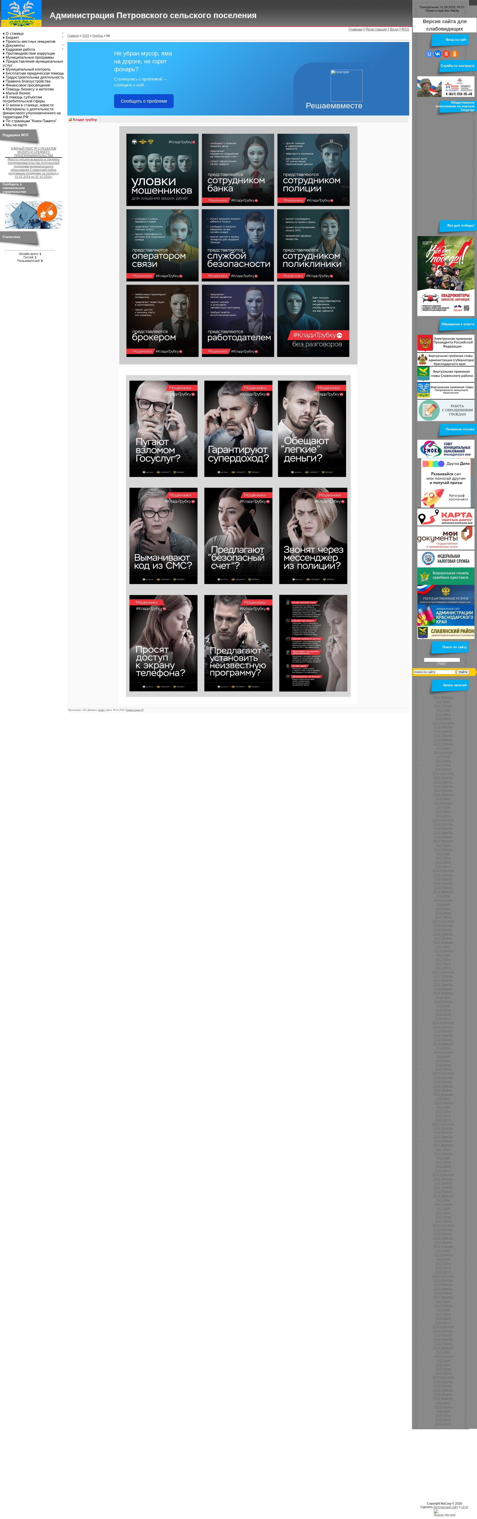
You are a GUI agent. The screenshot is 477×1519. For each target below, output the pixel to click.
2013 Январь (443, 739)
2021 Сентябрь (443, 1174)
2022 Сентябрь (443, 1225)
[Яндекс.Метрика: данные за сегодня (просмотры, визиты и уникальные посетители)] (444, 1513)
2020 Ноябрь (443, 1132)
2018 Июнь (443, 1010)
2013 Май (443, 756)
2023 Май (443, 1259)
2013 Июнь (443, 760)
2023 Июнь (443, 1263)
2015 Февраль (443, 841)
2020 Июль (443, 1115)
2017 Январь (443, 938)
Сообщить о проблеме (144, 101)
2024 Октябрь (443, 1331)
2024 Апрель (443, 1305)
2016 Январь (443, 887)
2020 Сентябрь (443, 1124)
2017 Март (443, 946)
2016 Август (443, 917)
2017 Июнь (443, 959)
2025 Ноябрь (443, 1386)
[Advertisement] (149, 1464)
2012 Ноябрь (443, 731)
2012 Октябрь (443, 727)
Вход (394, 29)
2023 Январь (443, 1242)
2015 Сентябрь (443, 870)
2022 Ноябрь (443, 1234)
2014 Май (443, 807)
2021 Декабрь (443, 1187)
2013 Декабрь (443, 786)
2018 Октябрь (443, 1027)
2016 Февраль (443, 891)
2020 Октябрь (443, 1128)
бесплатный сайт (446, 1507)
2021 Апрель (443, 1153)
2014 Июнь (443, 811)
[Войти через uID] (429, 54)
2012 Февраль (443, 697)
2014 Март (443, 798)
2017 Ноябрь (443, 980)
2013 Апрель (443, 752)
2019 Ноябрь (443, 1081)
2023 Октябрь (443, 1280)
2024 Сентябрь (443, 1326)
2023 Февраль (443, 1246)
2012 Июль (443, 718)
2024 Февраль (443, 1297)
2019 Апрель (443, 1052)
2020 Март (443, 1098)
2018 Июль (443, 1014)
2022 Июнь (443, 1212)
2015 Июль (443, 862)
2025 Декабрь (443, 1390)
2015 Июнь (443, 858)
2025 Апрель (443, 1356)
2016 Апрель (443, 900)
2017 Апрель (443, 951)
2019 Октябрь (443, 1077)
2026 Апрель (443, 1407)
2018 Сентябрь (443, 1022)
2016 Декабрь (443, 934)
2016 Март (443, 896)
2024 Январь (443, 1293)
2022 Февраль (443, 1196)
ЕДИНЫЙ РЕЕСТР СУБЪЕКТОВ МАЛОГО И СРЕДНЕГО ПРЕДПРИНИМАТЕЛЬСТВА (33, 152)
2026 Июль (443, 1419)
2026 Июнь (443, 1415)
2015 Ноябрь (443, 879)
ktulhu (101, 710)
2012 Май (443, 710)
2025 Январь (443, 1343)
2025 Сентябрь (443, 1377)
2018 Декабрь (443, 1035)
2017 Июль (443, 963)
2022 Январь (443, 1191)
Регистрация (376, 29)
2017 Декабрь (443, 984)
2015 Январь (443, 837)
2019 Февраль (443, 1043)
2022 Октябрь (443, 1229)
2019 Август (443, 1069)
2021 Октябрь (443, 1179)
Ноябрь (97, 36)
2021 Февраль (443, 1145)
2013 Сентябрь (443, 773)
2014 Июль (443, 815)
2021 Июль (443, 1166)
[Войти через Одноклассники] (454, 54)
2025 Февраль (443, 1348)
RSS (405, 29)
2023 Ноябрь (443, 1284)
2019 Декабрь (443, 1086)
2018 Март (443, 997)
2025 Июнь (443, 1364)
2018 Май (443, 1005)
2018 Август (443, 1018)
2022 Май (443, 1208)
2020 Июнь (443, 1111)
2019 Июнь (443, 1060)
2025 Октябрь (443, 1381)
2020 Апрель (443, 1103)
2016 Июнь (443, 908)
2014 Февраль (443, 794)
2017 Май (443, 955)
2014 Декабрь (443, 832)
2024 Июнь (443, 1314)
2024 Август (443, 1322)
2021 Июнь (443, 1162)
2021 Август (443, 1170)
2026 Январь (443, 1394)
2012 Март (443, 701)
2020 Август (443, 1119)
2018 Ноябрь (443, 1031)
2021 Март (443, 1149)
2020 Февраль (443, 1094)
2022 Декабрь (443, 1238)
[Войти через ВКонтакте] (437, 54)
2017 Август (443, 967)
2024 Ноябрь (443, 1335)
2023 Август (443, 1272)
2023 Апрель (443, 1255)
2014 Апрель (443, 803)
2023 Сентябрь (443, 1276)
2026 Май (443, 1411)
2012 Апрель (443, 706)
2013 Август (443, 769)
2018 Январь (443, 989)
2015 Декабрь (443, 883)
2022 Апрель (443, 1204)
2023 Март (443, 1250)
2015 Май (443, 853)
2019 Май (443, 1056)
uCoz (464, 1507)
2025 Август (443, 1373)
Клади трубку (85, 119)
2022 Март (443, 1200)
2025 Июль (443, 1369)
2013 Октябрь (443, 777)
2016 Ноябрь (443, 929)
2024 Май (443, 1310)
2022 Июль (443, 1217)
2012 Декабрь (443, 735)
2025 (85, 36)
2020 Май (443, 1107)
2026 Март (443, 1402)
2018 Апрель (443, 1001)
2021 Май (443, 1157)
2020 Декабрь (443, 1136)
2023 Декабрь (443, 1288)
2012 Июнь (443, 714)
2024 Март (443, 1301)
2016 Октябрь (443, 925)
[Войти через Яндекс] (446, 54)
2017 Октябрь (443, 976)
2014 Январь (443, 790)
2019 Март (443, 1048)
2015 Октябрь (443, 875)
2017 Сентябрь (443, 972)
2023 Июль (443, 1267)
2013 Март (443, 748)
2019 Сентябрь (443, 1073)
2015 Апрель (443, 849)
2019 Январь (443, 1039)
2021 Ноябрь (443, 1183)
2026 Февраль (443, 1398)
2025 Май (443, 1360)
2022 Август (443, 1221)
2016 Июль (443, 913)
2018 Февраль (443, 993)
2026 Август (443, 1424)
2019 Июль (443, 1065)
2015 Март (443, 845)
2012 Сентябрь (443, 722)
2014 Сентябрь (443, 820)
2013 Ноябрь (443, 782)
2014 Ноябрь (443, 828)
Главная (355, 29)
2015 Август (443, 866)
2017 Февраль (443, 942)
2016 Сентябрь (443, 921)
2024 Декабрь (443, 1339)
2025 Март (443, 1352)
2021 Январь (443, 1141)
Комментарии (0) (135, 710)
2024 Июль (443, 1318)
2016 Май (443, 904)
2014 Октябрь (443, 824)
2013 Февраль (443, 744)
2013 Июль (443, 765)
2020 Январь (443, 1090)
